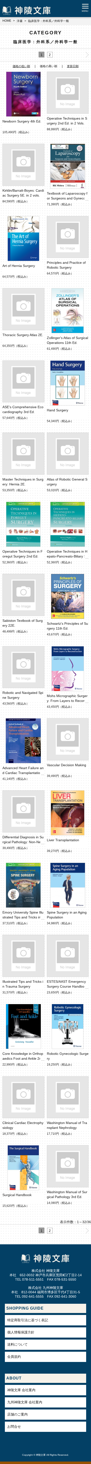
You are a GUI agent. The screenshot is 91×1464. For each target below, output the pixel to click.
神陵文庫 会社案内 (21, 1390)
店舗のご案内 (17, 1414)
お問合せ (14, 1426)
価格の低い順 (21, 66)
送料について (17, 1344)
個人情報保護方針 (20, 1332)
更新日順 (73, 66)
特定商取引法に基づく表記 (27, 1320)
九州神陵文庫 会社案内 (24, 1402)
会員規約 (14, 1357)
